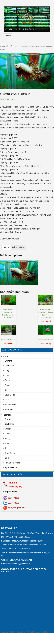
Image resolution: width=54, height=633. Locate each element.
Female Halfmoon (12, 463)
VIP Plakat (9, 410)
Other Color (10, 395)
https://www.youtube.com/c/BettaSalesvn (28, 545)
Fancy (7, 381)
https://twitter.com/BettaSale (21, 549)
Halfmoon (24, 47)
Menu (8, 36)
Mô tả (6, 248)
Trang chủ (4, 47)
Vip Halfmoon (11, 468)
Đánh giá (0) (18, 248)
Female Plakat (11, 405)
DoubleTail (9, 366)
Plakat (5, 357)
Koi (6, 391)
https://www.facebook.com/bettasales (28, 541)
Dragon (8, 371)
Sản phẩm (14, 47)
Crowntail (33, 47)
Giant (7, 386)
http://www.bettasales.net (21, 560)
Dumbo (8, 376)
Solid (7, 400)
